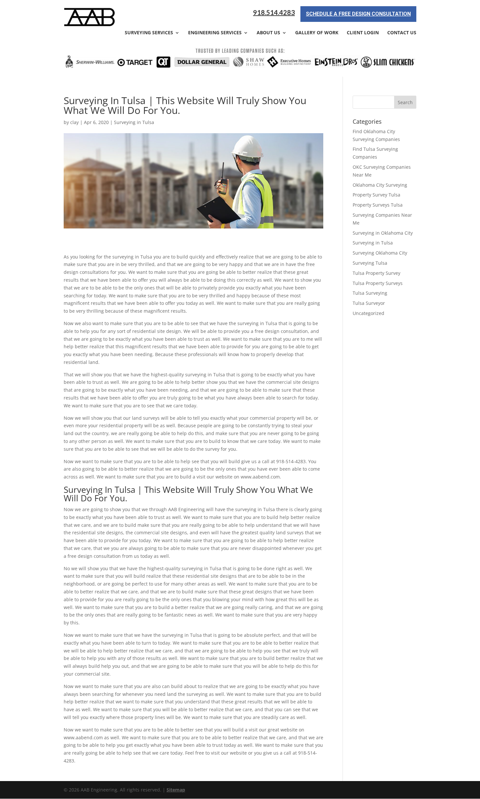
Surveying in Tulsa (134, 122)
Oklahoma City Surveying (380, 185)
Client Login (363, 33)
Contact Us (401, 33)
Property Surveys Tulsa (378, 205)
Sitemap (176, 790)
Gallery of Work (316, 33)
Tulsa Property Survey (376, 273)
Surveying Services (149, 33)
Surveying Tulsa (370, 263)
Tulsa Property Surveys (378, 283)
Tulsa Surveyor (369, 303)
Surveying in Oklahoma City (383, 233)
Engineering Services (215, 33)
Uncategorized (368, 313)
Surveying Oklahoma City (380, 253)
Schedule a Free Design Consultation (358, 14)
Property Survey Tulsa (376, 195)
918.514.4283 (274, 12)
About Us (268, 33)
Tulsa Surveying (370, 293)
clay (74, 122)
